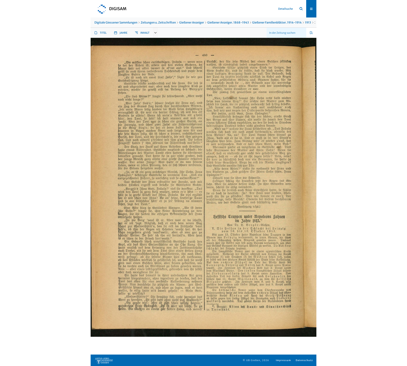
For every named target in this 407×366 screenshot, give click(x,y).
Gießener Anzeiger (191, 22)
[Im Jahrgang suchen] (311, 33)
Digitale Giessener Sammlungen (115, 22)
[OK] (301, 8)
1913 (308, 22)
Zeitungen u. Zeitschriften (158, 22)
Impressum (283, 360)
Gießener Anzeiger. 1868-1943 (228, 22)
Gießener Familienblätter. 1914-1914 (277, 22)
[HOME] (110, 8)
